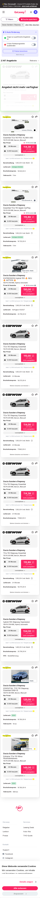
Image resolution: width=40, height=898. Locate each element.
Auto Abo (27, 832)
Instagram (9, 858)
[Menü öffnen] (3, 12)
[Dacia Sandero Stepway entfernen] (22, 25)
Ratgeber (6, 827)
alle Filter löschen (32, 25)
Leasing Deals (28, 827)
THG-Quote (27, 836)
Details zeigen (26, 882)
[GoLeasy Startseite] (19, 12)
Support (6, 850)
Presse (5, 836)
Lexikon (6, 832)
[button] (36, 116)
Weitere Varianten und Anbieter (19, 385)
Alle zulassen (20, 888)
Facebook (9, 854)
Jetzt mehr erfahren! (29, 6)
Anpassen (18, 894)
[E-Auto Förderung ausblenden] (36, 32)
